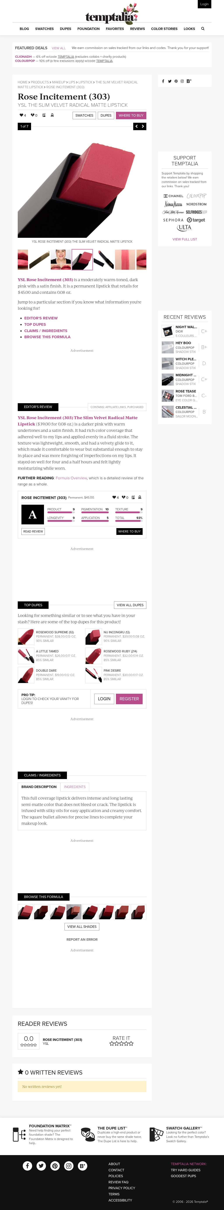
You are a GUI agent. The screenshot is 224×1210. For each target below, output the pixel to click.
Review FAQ (118, 1182)
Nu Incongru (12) (117, 632)
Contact (116, 1170)
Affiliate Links (115, 407)
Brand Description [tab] (39, 787)
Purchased (135, 407)
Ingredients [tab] (75, 787)
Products (40, 82)
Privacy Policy (121, 1188)
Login (204, 4)
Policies (115, 1176)
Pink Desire (112, 670)
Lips (72, 82)
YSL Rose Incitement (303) (45, 279)
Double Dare (46, 670)
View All (59, 48)
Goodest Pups (183, 1176)
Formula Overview (71, 478)
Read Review (33, 531)
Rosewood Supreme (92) (55, 632)
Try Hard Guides (185, 1170)
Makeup (58, 82)
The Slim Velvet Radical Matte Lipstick (78, 105)
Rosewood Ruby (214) (120, 651)
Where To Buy (129, 531)
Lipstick (85, 82)
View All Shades (81, 927)
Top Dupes (35, 324)
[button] (24, 29)
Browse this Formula (47, 336)
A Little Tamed (47, 651)
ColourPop (25, 61)
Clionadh (23, 57)
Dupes (106, 115)
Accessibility (120, 1200)
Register (129, 699)
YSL (22, 105)
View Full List (185, 239)
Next (143, 126)
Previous (136, 126)
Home (23, 82)
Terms (113, 1194)
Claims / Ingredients (45, 330)
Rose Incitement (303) (64, 96)
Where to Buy (131, 115)
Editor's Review (41, 318)
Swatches (84, 115)
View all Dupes (130, 605)
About (114, 1164)
